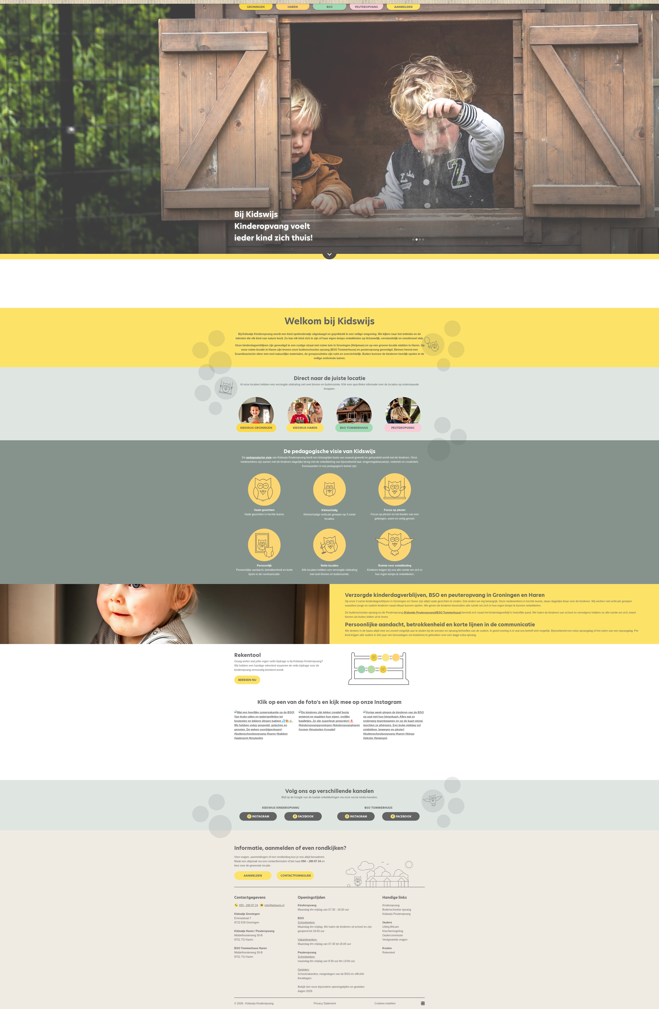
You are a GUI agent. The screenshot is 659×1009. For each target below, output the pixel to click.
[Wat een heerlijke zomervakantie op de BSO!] (265, 741)
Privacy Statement (325, 1003)
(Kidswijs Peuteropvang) (420, 612)
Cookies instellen (385, 1003)
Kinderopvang (391, 905)
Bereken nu (247, 680)
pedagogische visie (259, 457)
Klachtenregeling (392, 931)
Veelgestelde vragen (394, 939)
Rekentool (388, 952)
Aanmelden (253, 876)
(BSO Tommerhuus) (448, 612)
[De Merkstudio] (423, 1003)
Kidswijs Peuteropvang (396, 913)
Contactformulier (296, 876)
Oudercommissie (392, 935)
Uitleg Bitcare (390, 926)
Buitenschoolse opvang (396, 909)
